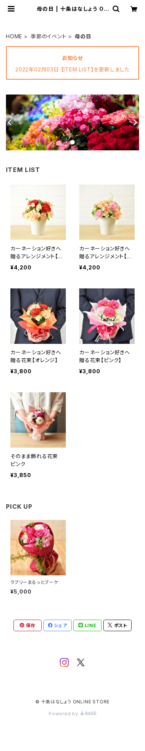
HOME (14, 36)
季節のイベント (49, 36)
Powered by (64, 713)
